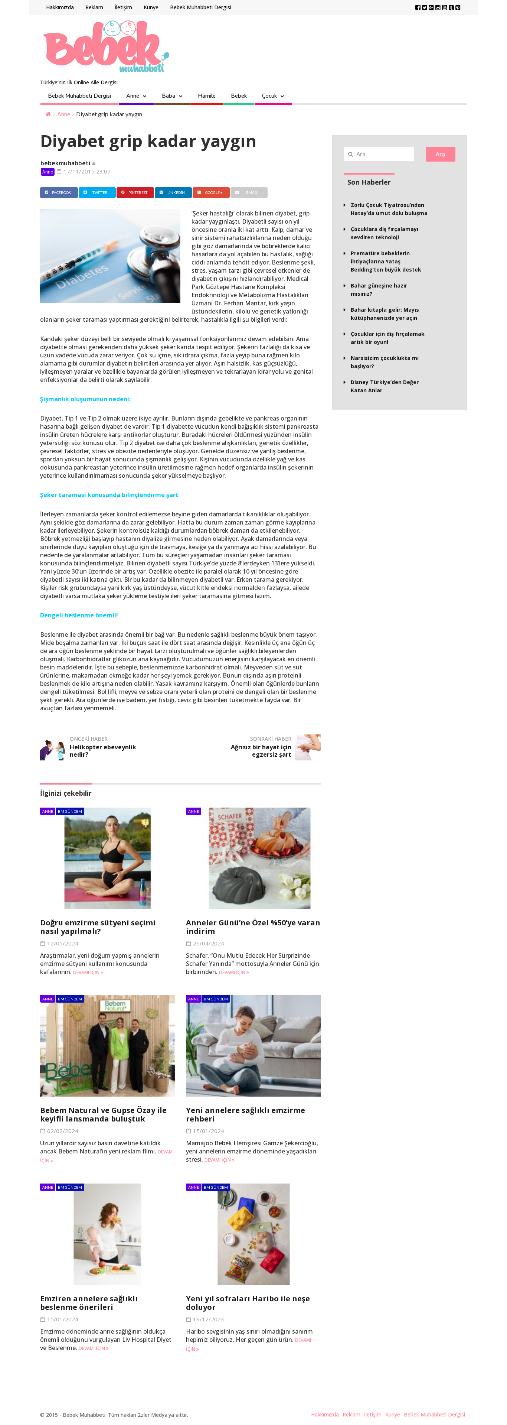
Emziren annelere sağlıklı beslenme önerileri (89, 1302)
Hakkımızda (60, 7)
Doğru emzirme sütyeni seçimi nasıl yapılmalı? (98, 927)
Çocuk (269, 96)
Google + (214, 192)
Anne (132, 96)
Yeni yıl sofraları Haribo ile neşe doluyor (248, 1302)
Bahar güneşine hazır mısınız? (379, 289)
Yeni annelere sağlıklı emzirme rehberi (245, 1114)
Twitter (100, 192)
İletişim (123, 7)
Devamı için (87, 972)
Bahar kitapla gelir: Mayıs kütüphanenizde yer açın (385, 313)
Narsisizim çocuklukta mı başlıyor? (385, 362)
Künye (151, 7)
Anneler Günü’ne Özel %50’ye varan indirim (253, 927)
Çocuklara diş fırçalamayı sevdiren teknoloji (384, 233)
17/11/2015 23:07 (86, 171)
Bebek (239, 96)
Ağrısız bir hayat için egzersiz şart (261, 751)
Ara (440, 154)
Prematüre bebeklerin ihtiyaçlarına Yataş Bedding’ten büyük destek (386, 261)
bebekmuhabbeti (65, 163)
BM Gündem (70, 811)
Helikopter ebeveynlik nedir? (103, 751)
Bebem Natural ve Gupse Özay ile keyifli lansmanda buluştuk (103, 1114)
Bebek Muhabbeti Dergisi (200, 7)
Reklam (94, 7)
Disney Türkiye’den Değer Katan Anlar (385, 386)
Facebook (61, 192)
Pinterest (137, 192)
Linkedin (176, 192)
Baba (168, 96)
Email (252, 192)
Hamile (207, 96)
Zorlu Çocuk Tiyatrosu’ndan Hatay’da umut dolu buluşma (389, 209)
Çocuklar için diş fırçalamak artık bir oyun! (388, 337)
